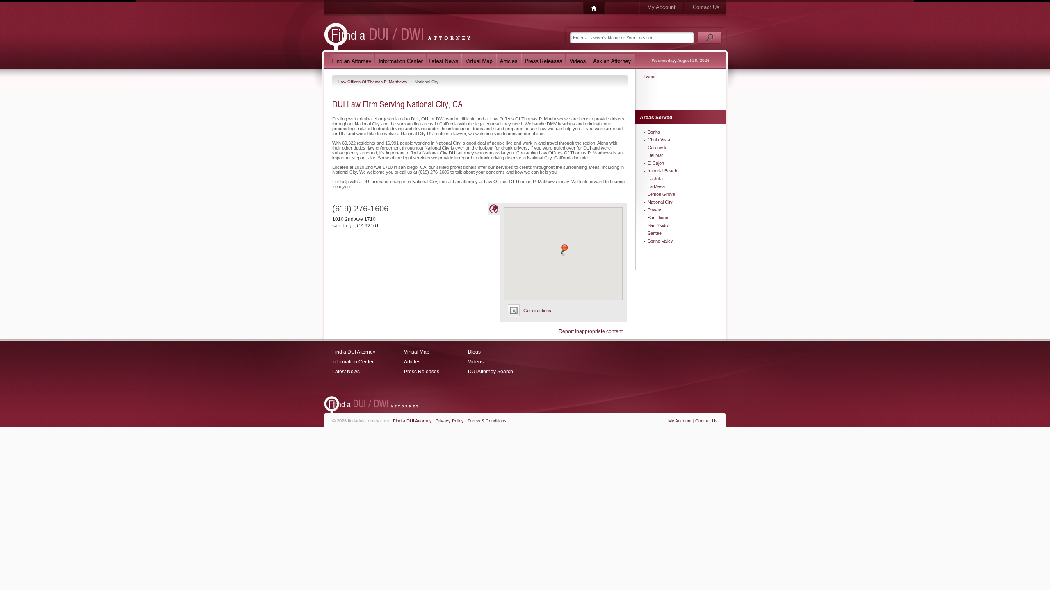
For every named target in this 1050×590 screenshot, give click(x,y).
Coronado (657, 147)
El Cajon (656, 163)
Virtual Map (416, 352)
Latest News (346, 371)
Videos (476, 362)
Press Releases (421, 371)
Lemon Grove (661, 194)
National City (660, 202)
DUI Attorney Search (490, 371)
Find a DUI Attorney (353, 352)
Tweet (649, 76)
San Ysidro (658, 225)
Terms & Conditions (487, 420)
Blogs (474, 352)
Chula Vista (659, 139)
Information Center (353, 362)
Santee (655, 233)
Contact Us (706, 7)
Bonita (654, 131)
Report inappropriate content (591, 331)
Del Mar (655, 155)
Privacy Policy (450, 420)
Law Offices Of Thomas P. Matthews (373, 81)
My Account (661, 7)
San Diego (658, 217)
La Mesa (656, 186)
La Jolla (655, 178)
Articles (412, 362)
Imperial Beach (662, 170)
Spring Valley (660, 240)
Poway (654, 209)
